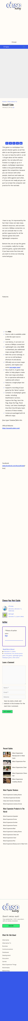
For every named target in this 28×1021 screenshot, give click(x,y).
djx (6, 635)
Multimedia (11, 611)
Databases (5, 952)
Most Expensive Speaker (10, 816)
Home (4, 101)
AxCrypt (11, 614)
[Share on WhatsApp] (17, 143)
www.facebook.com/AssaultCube (13, 466)
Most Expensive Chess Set (11, 834)
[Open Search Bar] (24, 47)
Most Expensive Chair (19, 767)
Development (6, 955)
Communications (7, 949)
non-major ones (14, 367)
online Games (15, 657)
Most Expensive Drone (10, 819)
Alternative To (12, 101)
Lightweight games (18, 655)
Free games (9, 655)
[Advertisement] (14, 996)
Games (14, 651)
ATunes (10, 606)
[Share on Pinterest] (7, 143)
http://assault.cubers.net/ (11, 428)
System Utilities (20, 616)
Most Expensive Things (9, 964)
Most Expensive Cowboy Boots (12, 831)
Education (5, 958)
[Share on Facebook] (10, 143)
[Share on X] (14, 143)
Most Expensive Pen (19, 761)
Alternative (11, 609)
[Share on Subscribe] (21, 143)
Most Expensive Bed (9, 828)
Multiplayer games (7, 657)
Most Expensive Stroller (10, 822)
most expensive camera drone (12, 804)
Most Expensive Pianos (10, 825)
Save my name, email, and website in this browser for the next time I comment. (14, 703)
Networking (5, 971)
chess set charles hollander (11, 801)
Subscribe (10, 926)
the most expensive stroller (11, 798)
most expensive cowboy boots (12, 795)
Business (5, 946)
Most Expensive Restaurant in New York (18, 755)
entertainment (8, 653)
